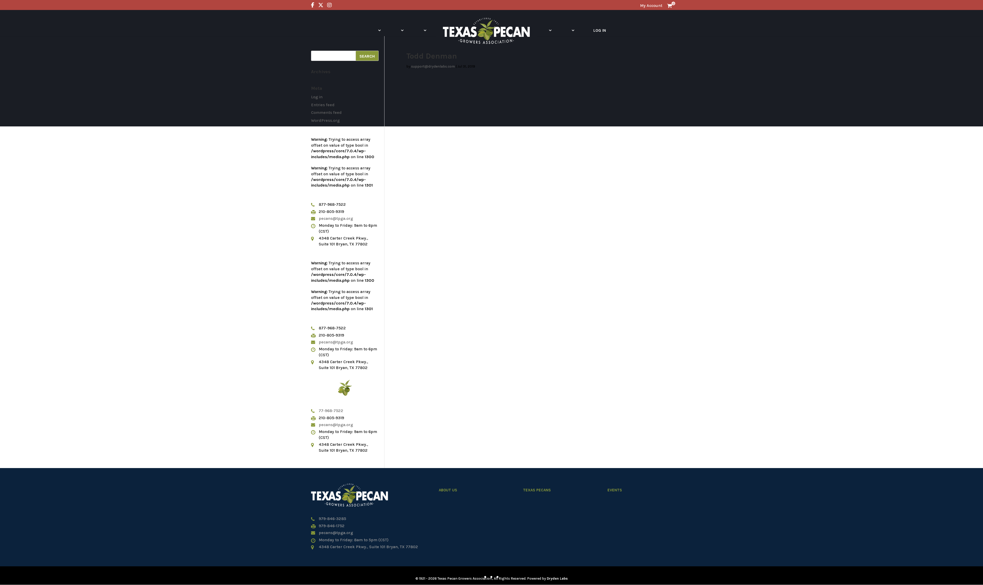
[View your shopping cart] (669, 5)
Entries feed (323, 104)
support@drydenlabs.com (433, 66)
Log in (317, 96)
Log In (599, 30)
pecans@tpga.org (336, 218)
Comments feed (326, 112)
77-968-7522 (331, 410)
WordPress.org (325, 120)
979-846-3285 (332, 518)
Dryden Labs (557, 578)
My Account (651, 5)
